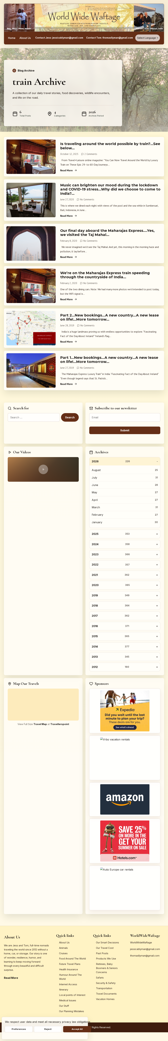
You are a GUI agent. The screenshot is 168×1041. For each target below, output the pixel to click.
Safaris (100, 977)
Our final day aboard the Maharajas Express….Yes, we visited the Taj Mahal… (107, 232)
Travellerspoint (59, 724)
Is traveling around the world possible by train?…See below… (110, 146)
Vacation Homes (105, 999)
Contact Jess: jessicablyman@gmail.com (59, 37)
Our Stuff (64, 1005)
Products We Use (106, 958)
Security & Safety (106, 983)
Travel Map (40, 724)
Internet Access (68, 984)
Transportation (104, 988)
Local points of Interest (72, 995)
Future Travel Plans (69, 964)
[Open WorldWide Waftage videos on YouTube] (43, 469)
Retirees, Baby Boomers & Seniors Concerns (107, 968)
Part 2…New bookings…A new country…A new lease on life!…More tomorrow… (109, 317)
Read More (66, 170)
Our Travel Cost (105, 947)
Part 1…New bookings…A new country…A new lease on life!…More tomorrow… (109, 359)
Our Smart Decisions (107, 942)
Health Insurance (68, 969)
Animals (63, 947)
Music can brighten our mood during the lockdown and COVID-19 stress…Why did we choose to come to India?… (110, 189)
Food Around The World (72, 958)
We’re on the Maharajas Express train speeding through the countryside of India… (105, 275)
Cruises (63, 953)
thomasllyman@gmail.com (144, 955)
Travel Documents (106, 993)
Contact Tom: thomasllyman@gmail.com (109, 37)
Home (11, 38)
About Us (25, 38)
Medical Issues (67, 1000)
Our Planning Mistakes (71, 1011)
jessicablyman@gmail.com (145, 949)
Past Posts (102, 953)
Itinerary (63, 989)
